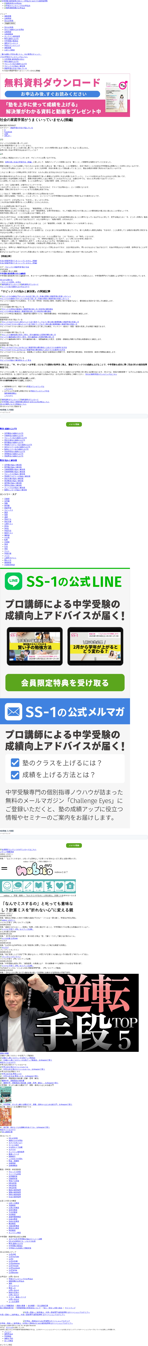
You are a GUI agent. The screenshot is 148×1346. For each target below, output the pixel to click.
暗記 (23, 267)
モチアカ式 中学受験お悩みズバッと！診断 (25, 1239)
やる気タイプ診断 (16, 1147)
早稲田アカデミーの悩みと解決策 (17, 476)
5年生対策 (13, 1185)
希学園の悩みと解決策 (13, 467)
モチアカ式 (9, 1327)
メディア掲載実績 (7, 1306)
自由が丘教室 (14, 1221)
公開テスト (8, 524)
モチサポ (12, 1149)
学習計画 (7, 553)
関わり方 (7, 560)
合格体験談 (8, 34)
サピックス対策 (15, 1172)
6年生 (6, 526)
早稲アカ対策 (14, 1181)
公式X (11, 1259)
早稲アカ (7, 519)
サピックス (9, 267)
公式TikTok (13, 1270)
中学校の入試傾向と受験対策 (20, 1248)
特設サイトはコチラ (8, 1062)
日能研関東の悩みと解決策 (14, 472)
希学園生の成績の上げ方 (13, 442)
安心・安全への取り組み (52, 1308)
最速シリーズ (14, 1154)
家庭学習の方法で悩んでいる (15, 68)
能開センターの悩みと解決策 (15, 490)
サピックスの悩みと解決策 (14, 66)
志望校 (7, 542)
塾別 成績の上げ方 (11, 39)
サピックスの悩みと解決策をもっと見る (15, 360)
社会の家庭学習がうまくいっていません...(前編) (18, 263)
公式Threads (14, 1266)
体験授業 (7, 16)
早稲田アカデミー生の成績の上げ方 (18, 445)
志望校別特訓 (9, 565)
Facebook (8, 132)
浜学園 (7, 501)
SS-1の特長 (8, 21)
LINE (6, 134)
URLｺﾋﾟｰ (7, 136)
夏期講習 (7, 562)
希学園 (7, 506)
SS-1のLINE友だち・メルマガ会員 (22, 1241)
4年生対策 (13, 1188)
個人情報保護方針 (7, 1308)
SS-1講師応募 (42, 1306)
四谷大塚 (7, 521)
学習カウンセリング (12, 45)
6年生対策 (13, 1183)
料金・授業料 (14, 1161)
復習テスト (8, 533)
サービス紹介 (14, 1145)
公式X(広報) (13, 1261)
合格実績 (7, 18)
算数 (6, 503)
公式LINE (12, 1254)
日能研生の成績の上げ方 (13, 435)
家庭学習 (17, 267)
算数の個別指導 (15, 1192)
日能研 (7, 499)
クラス (7, 556)
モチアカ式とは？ (16, 1143)
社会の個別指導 (15, 1197)
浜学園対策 (13, 1176)
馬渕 (6, 544)
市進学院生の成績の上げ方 (14, 451)
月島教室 (12, 1205)
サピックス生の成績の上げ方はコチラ (14, 287)
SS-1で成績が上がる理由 (14, 29)
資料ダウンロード (11, 43)
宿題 (6, 515)
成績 (6, 517)
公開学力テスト (10, 558)
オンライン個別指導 (12, 36)
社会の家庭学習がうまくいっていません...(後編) (18, 261)
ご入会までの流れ (16, 1159)
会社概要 (31, 1306)
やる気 (7, 537)
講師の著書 (20, 1306)
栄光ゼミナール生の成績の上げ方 (17, 447)
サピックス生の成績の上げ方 (15, 64)
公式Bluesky (13, 1272)
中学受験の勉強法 (11, 41)
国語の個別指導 (15, 1190)
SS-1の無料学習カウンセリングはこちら (101, 374)
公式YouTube (14, 1257)
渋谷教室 (12, 1214)
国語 (6, 512)
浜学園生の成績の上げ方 (13, 433)
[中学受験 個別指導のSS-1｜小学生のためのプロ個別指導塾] (24, 1)
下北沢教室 (13, 1212)
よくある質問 (14, 1302)
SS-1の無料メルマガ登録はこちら (13, 404)
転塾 (6, 540)
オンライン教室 (15, 1233)
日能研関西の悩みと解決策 (14, 469)
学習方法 (7, 531)
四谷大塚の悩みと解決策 (13, 478)
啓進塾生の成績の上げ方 (13, 456)
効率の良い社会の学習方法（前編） (19, 162)
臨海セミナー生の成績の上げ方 (16, 449)
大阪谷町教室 (14, 1226)
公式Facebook (14, 1268)
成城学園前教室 (15, 1217)
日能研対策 (13, 1179)
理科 (6, 549)
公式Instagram (14, 1263)
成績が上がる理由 (16, 1140)
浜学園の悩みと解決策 (13, 465)
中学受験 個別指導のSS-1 (14, 59)
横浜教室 (12, 1223)
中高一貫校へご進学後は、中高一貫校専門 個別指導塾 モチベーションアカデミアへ (32, 1315)
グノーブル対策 (15, 1174)
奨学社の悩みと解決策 (13, 485)
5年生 (6, 528)
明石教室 (12, 1230)
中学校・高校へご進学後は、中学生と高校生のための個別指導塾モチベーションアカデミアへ (36, 1323)
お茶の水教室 (14, 1208)
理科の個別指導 (15, 1194)
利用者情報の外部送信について (28, 1308)
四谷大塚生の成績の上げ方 (14, 440)
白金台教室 (13, 1219)
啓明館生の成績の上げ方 (13, 454)
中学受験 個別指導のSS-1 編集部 (13, 273)
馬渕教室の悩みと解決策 (13, 481)
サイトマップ (70, 1308)
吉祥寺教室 (13, 1210)
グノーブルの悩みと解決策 (14, 488)
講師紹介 (12, 1156)
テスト (7, 551)
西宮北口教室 (14, 1228)
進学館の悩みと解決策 (13, 483)
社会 (27, 267)
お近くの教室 (9, 50)
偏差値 (7, 535)
